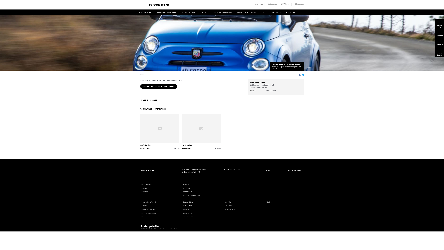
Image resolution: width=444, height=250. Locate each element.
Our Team (228, 206)
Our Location (259, 4)
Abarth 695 (187, 188)
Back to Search (149, 100)
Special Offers (188, 12)
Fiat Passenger (147, 185)
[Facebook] (300, 75)
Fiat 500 (144, 188)
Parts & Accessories (222, 12)
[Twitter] (303, 75)
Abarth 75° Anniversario (191, 195)
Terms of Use (187, 213)
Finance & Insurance (246, 12)
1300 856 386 (272, 4)
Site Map (269, 202)
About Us (276, 12)
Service (203, 12)
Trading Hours (294, 170)
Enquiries (290, 12)
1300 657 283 (285, 4)
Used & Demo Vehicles (166, 12)
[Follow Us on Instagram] (212, 161)
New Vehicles (145, 12)
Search (302, 12)
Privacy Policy (188, 217)
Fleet (264, 12)
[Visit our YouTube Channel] (218, 161)
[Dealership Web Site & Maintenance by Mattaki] (298, 227)
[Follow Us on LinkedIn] (225, 161)
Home (142, 75)
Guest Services (230, 209)
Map (268, 170)
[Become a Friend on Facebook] (231, 161)
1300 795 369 (299, 4)
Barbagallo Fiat (159, 4)
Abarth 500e (187, 192)
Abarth (186, 185)
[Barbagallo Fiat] (144, 5)
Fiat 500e (145, 192)
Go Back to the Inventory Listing (158, 86)
